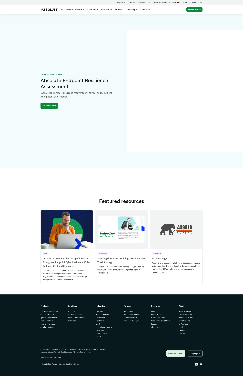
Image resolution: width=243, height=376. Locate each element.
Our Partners (128, 311)
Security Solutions (75, 314)
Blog (45, 253)
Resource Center (157, 314)
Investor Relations (186, 317)
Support (154, 324)
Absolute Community (159, 327)
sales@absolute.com (179, 2)
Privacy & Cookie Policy (81, 352)
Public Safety (101, 330)
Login (193, 2)
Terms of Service (58, 364)
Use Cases (72, 321)
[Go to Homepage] (49, 9)
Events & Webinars (158, 317)
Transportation (101, 333)
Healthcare (100, 321)
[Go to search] (201, 2)
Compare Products (47, 314)
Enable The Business (76, 317)
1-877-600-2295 (164, 2)
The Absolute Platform (49, 311)
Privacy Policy (45, 364)
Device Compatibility (131, 314)
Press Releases (184, 321)
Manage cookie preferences (50, 357)
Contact (182, 333)
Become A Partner (130, 317)
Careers (182, 330)
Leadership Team (185, 314)
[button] (121, 2)
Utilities (99, 336)
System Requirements (48, 317)
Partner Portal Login (131, 321)
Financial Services (102, 314)
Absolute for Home (47, 327)
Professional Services (104, 327)
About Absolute (185, 311)
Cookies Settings (72, 364)
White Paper (103, 253)
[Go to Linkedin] (196, 364)
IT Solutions (72, 311)
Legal (98, 324)
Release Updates (46, 321)
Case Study (157, 253)
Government (100, 317)
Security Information (48, 324)
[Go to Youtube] (200, 364)
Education (99, 311)
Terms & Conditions (61, 352)
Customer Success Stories (160, 321)
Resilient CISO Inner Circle (140, 2)
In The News (183, 324)
